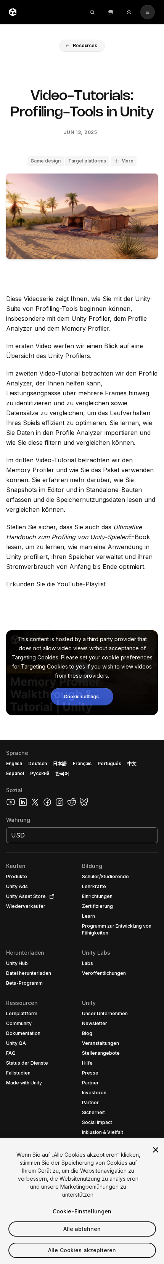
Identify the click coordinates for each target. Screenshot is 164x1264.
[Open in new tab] (50, 896)
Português (109, 763)
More (127, 161)
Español (15, 773)
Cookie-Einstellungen (82, 1211)
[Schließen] (155, 1149)
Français (82, 763)
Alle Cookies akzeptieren (82, 1250)
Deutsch (37, 763)
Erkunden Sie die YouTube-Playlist (56, 584)
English (14, 763)
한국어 (62, 773)
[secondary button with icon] (147, 12)
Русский (39, 773)
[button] (82, 46)
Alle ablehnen (82, 1229)
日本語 (60, 763)
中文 (132, 763)
